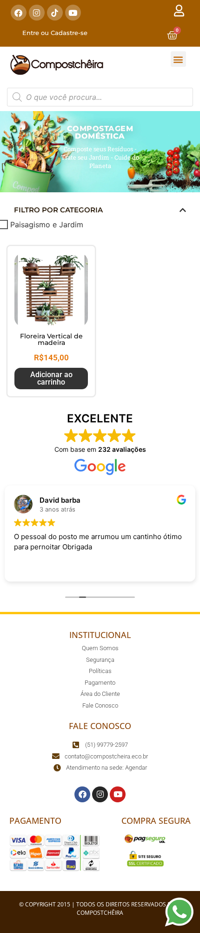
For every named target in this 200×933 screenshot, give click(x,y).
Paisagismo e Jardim (46, 224)
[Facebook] (19, 13)
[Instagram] (37, 13)
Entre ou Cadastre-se (54, 32)
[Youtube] (73, 13)
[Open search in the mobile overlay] (100, 97)
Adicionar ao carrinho (51, 378)
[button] (178, 59)
